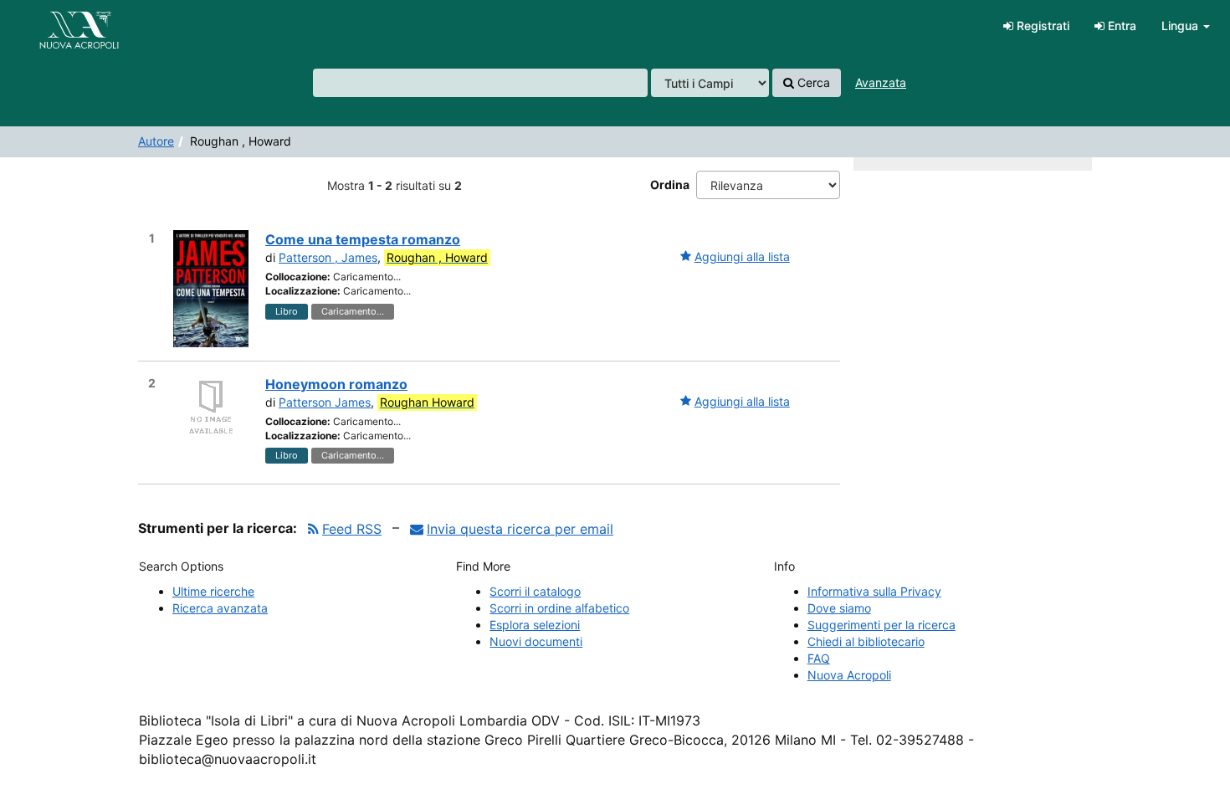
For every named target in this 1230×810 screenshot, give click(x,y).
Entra (1120, 25)
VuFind (54, 26)
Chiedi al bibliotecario (866, 641)
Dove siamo (839, 608)
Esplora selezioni (534, 625)
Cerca (812, 82)
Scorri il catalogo (535, 591)
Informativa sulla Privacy (874, 591)
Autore (156, 141)
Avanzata (880, 82)
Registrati (1041, 25)
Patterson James (325, 402)
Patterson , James (328, 257)
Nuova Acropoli (849, 675)
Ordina (669, 184)
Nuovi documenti (535, 641)
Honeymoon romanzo (336, 384)
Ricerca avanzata (220, 608)
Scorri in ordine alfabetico (559, 608)
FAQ (818, 658)
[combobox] (480, 83)
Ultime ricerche (213, 591)
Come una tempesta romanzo (362, 239)
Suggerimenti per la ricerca (881, 625)
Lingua (1181, 25)
